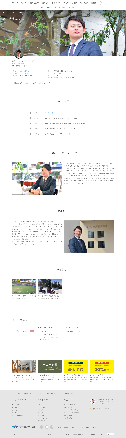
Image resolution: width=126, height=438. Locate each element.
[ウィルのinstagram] (52, 427)
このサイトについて (64, 434)
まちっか (74, 427)
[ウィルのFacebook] (42, 427)
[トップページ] (15, 2)
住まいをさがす (34, 3)
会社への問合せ (68, 415)
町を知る (67, 3)
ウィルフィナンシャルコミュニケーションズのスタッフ (50, 338)
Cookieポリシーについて (97, 434)
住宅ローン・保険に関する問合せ (73, 412)
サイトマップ (51, 434)
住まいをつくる (57, 3)
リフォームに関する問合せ (71, 410)
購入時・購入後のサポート (19, 415)
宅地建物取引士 (24, 71)
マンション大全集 (62, 427)
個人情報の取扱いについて (80, 434)
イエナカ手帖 (84, 427)
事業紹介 (40, 412)
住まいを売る (46, 3)
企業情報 (40, 410)
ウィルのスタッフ (43, 331)
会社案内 (93, 3)
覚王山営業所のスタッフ (21, 83)
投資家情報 (41, 415)
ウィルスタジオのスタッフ (72, 331)
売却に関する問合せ (69, 407)
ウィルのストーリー (98, 427)
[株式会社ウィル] (4, 12)
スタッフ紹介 (84, 3)
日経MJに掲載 (49, 113)
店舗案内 (74, 3)
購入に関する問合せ (69, 404)
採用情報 (40, 420)
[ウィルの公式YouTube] (47, 427)
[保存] (106, 2)
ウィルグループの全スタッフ (22, 331)
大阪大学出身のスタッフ (40, 83)
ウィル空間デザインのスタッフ (47, 334)
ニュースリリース (43, 418)
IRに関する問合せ (69, 418)
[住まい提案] (100, 2)
